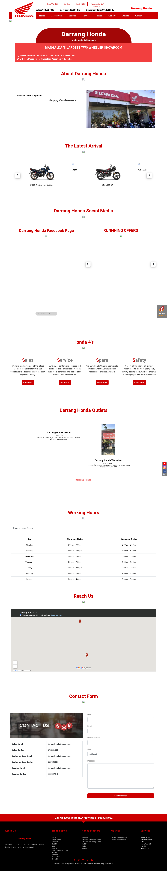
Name (90, 715)
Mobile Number (93, 738)
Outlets (125, 15)
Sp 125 (54, 844)
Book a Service (145, 837)
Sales (99, 15)
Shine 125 (55, 854)
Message (91, 761)
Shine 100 (55, 859)
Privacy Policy (99, 864)
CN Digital (67, 864)
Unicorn (54, 848)
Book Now (27, 382)
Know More (102, 382)
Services (86, 15)
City (89, 749)
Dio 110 (84, 846)
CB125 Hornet (56, 839)
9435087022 (42, 55)
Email (89, 726)
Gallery (111, 15)
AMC (142, 842)
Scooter (72, 15)
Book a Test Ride (146, 844)
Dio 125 (84, 844)
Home (42, 15)
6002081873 (56, 55)
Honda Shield (145, 848)
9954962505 (69, 55)
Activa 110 (85, 837)
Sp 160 (54, 852)
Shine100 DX (56, 857)
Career (138, 15)
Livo (53, 846)
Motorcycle (56, 15)
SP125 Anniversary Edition (60, 850)
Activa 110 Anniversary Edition (91, 842)
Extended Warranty (147, 839)
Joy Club (143, 846)
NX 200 (54, 837)
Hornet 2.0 (55, 842)
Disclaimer (109, 864)
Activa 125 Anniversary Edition (91, 839)
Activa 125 (85, 848)
